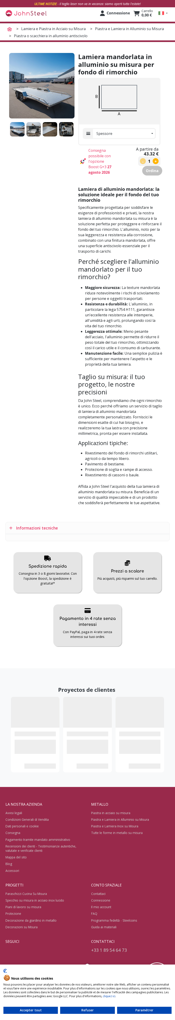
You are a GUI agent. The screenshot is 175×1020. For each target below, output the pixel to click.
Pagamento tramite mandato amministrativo (37, 839)
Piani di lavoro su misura (23, 907)
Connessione (100, 900)
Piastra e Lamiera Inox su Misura (114, 826)
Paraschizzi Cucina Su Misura (26, 894)
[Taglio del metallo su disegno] (25, 13)
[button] (163, 13)
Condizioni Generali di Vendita (27, 819)
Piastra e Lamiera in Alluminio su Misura (120, 819)
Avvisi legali (13, 813)
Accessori (12, 870)
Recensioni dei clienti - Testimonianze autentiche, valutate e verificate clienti (40, 848)
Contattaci (98, 894)
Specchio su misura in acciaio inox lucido (34, 900)
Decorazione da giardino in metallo (31, 920)
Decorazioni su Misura (21, 927)
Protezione (13, 913)
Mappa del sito (16, 857)
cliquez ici (109, 996)
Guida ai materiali (103, 927)
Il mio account (101, 907)
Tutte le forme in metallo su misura (117, 833)
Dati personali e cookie (22, 826)
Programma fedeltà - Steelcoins (114, 920)
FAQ (94, 913)
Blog (8, 864)
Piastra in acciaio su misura (110, 813)
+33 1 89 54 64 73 (109, 950)
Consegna (12, 833)
